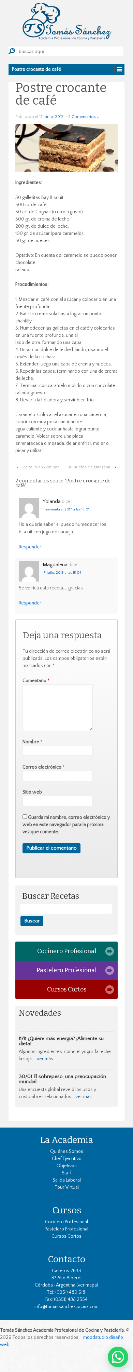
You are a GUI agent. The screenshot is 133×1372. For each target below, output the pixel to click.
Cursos (66, 1210)
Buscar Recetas (50, 896)
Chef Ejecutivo (67, 1158)
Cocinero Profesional (66, 951)
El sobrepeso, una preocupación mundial (62, 1079)
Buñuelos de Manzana (89, 467)
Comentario (36, 680)
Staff (67, 1173)
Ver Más (45, 1059)
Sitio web (32, 792)
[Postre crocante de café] (66, 147)
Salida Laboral (67, 1180)
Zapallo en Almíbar (41, 467)
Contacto (66, 1259)
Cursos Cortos (66, 989)
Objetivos (67, 1166)
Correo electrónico (42, 767)
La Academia (66, 1139)
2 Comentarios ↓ (84, 117)
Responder (30, 547)
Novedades (40, 1013)
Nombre (31, 742)
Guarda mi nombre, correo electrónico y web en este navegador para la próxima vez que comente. (66, 825)
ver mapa (87, 1285)
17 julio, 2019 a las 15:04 (62, 573)
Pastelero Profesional (66, 970)
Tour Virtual (67, 1187)
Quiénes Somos (66, 1151)
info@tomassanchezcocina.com (66, 1306)
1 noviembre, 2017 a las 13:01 (66, 509)
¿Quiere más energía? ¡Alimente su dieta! (61, 1041)
